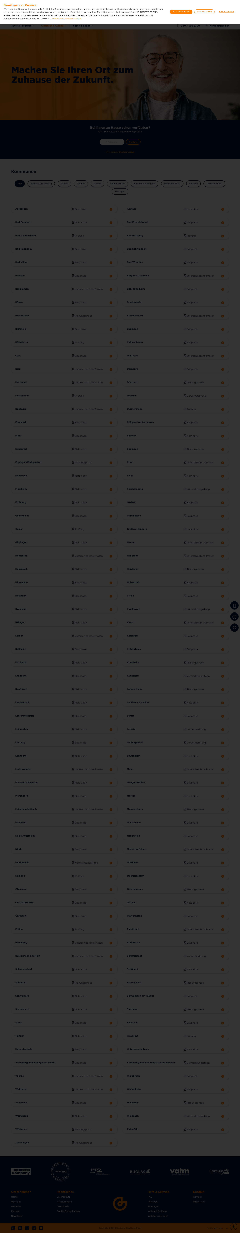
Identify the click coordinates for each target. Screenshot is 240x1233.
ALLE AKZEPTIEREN (181, 12)
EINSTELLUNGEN (226, 12)
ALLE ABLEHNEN (204, 12)
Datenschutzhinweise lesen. (67, 18)
